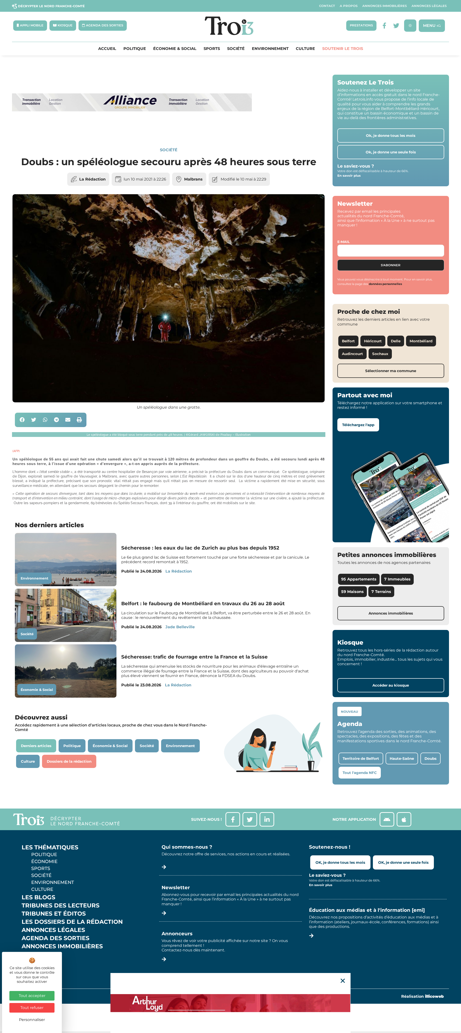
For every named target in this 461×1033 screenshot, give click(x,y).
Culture (305, 49)
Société (236, 49)
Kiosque (35, 954)
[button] (22, 420)
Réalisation (422, 996)
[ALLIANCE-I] (132, 131)
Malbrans (193, 179)
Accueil (107, 49)
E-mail (343, 242)
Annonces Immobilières (384, 5)
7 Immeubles (397, 579)
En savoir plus (349, 175)
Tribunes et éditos (54, 914)
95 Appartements (358, 579)
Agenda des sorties (55, 938)
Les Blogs (38, 897)
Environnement (270, 49)
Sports (212, 49)
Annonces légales (429, 5)
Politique (134, 49)
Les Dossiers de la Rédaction (72, 922)
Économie (44, 861)
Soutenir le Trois (342, 49)
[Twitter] (396, 25)
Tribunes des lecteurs (60, 905)
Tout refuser (31, 1007)
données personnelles (385, 284)
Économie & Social (174, 49)
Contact (327, 5)
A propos (349, 5)
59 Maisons (352, 591)
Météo (32, 963)
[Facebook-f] (384, 25)
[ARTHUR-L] (230, 1003)
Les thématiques (50, 847)
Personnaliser (32, 1019)
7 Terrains (381, 591)
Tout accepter (32, 995)
